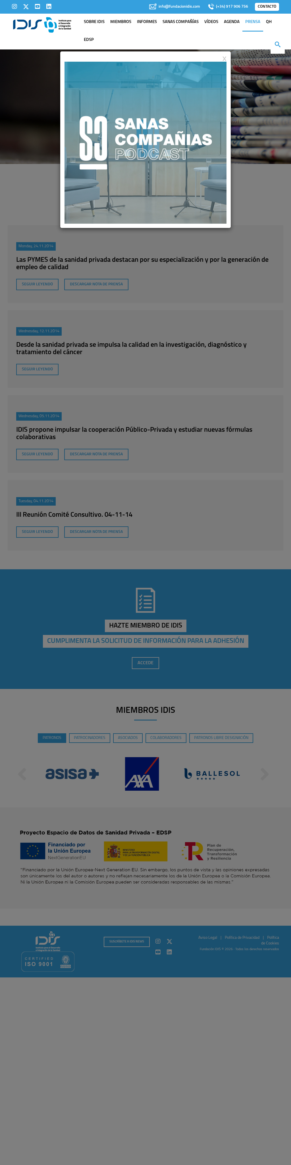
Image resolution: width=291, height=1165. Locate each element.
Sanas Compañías (181, 22)
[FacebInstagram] (14, 6)
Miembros (120, 22)
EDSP (89, 40)
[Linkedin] (48, 6)
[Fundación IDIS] (42, 24)
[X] (26, 6)
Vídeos (211, 22)
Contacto (267, 7)
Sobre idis (94, 22)
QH (269, 22)
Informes (147, 22)
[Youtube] (37, 6)
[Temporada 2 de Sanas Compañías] (145, 142)
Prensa (252, 22)
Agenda (232, 22)
